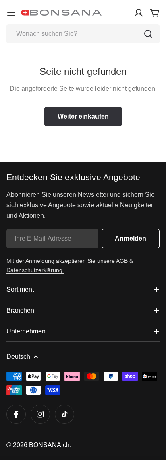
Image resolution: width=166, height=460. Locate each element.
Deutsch (18, 356)
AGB (122, 261)
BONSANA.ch (49, 445)
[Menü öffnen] (11, 13)
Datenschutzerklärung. (35, 270)
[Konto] (138, 13)
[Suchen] (148, 34)
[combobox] (83, 33)
